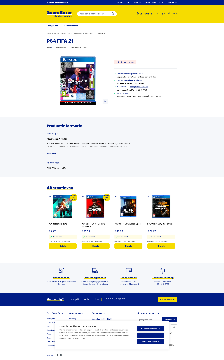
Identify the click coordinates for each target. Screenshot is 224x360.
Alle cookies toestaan (150, 329)
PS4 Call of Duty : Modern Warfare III (93, 225)
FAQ (128, 2)
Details (63, 246)
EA (52, 47)
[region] (78, 81)
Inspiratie (120, 2)
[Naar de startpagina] (59, 14)
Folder (49, 334)
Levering (72, 319)
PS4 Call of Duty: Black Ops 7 (127, 224)
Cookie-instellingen (150, 341)
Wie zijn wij (51, 319)
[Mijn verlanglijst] (157, 13)
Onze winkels (52, 322)
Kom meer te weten (66, 342)
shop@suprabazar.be (139, 87)
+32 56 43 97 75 (141, 90)
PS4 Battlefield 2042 (58, 224)
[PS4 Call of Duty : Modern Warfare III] (95, 207)
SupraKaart (137, 2)
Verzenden (170, 320)
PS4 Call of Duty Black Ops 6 (160, 224)
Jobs (161, 2)
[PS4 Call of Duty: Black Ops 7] (128, 207)
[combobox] (93, 13)
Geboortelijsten (150, 2)
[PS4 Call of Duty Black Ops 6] (161, 207)
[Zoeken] (113, 13)
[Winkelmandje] (163, 13)
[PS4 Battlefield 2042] (63, 207)
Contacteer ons (172, 2)
